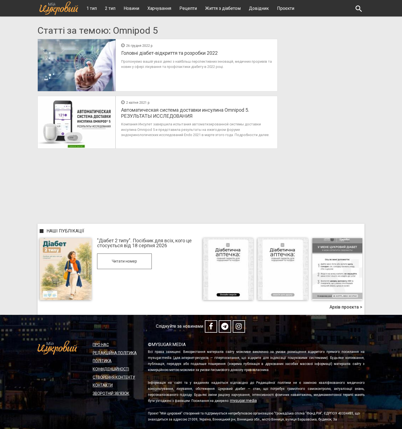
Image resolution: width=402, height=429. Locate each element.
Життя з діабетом (223, 8)
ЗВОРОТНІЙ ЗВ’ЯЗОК (111, 393)
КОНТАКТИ (103, 385)
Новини (131, 8)
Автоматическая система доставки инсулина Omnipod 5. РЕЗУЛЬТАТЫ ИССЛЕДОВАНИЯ (185, 113)
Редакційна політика (115, 353)
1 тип (91, 8)
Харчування (159, 8)
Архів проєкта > (346, 307)
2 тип (110, 8)
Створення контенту (114, 377)
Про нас (101, 344)
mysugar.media (243, 400)
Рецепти (188, 8)
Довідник (259, 8)
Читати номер (124, 261)
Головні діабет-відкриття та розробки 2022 (169, 53)
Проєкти (285, 8)
